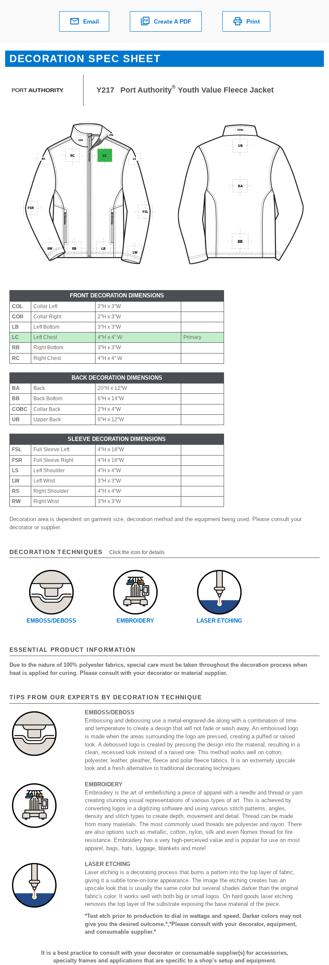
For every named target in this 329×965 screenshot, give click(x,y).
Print (253, 21)
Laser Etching (219, 620)
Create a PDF (172, 21)
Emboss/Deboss (51, 620)
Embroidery (135, 620)
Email (91, 21)
